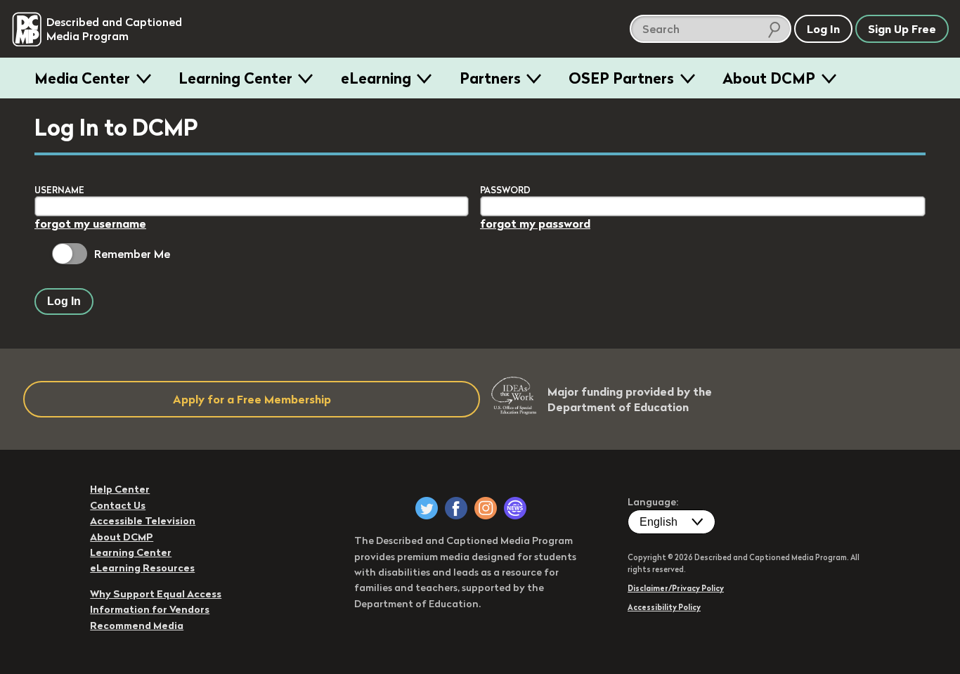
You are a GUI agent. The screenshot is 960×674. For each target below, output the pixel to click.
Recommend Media (136, 625)
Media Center (82, 78)
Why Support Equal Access (155, 594)
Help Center (120, 489)
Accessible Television (142, 520)
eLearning (376, 78)
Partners (490, 78)
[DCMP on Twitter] (426, 508)
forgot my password (535, 223)
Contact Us (117, 505)
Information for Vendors (149, 609)
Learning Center (235, 78)
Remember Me (132, 254)
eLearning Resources (142, 568)
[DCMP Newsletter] (515, 508)
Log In (64, 301)
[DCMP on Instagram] (485, 508)
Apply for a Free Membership (252, 399)
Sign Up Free (902, 29)
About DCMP (768, 78)
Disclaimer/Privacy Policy (676, 588)
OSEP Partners (621, 78)
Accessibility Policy (664, 607)
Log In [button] (823, 29)
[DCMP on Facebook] (456, 508)
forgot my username (90, 223)
